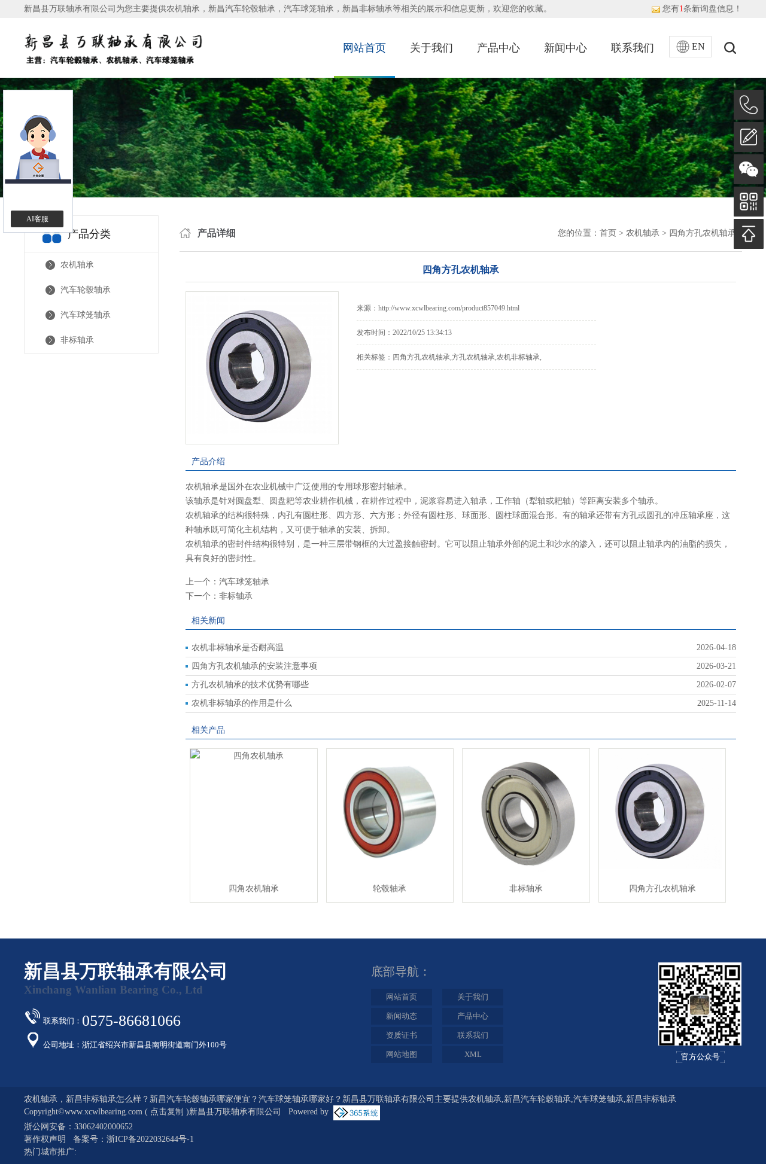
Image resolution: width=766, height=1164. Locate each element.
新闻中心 (565, 48)
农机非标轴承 (518, 357)
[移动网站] (749, 202)
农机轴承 (183, 8)
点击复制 (167, 1111)
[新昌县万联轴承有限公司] (113, 47)
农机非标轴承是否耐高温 (238, 647)
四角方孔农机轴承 (702, 232)
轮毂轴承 (389, 888)
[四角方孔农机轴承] (662, 755)
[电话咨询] (749, 105)
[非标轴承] (526, 755)
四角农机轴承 (254, 888)
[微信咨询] (749, 169)
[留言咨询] (749, 137)
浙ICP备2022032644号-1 (150, 1139)
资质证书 (401, 1035)
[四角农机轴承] (253, 755)
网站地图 (401, 1054)
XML (473, 1054)
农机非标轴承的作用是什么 (242, 703)
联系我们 (632, 48)
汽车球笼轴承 (85, 314)
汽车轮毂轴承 (85, 289)
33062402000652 (103, 1126)
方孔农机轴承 (473, 357)
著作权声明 (45, 1139)
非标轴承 (77, 340)
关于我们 (431, 48)
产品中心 (498, 48)
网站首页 (364, 48)
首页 (608, 232)
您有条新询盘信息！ (702, 8)
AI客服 (37, 219)
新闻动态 (401, 1015)
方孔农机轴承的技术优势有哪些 (250, 684)
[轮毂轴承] (390, 755)
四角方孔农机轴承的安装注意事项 (254, 666)
